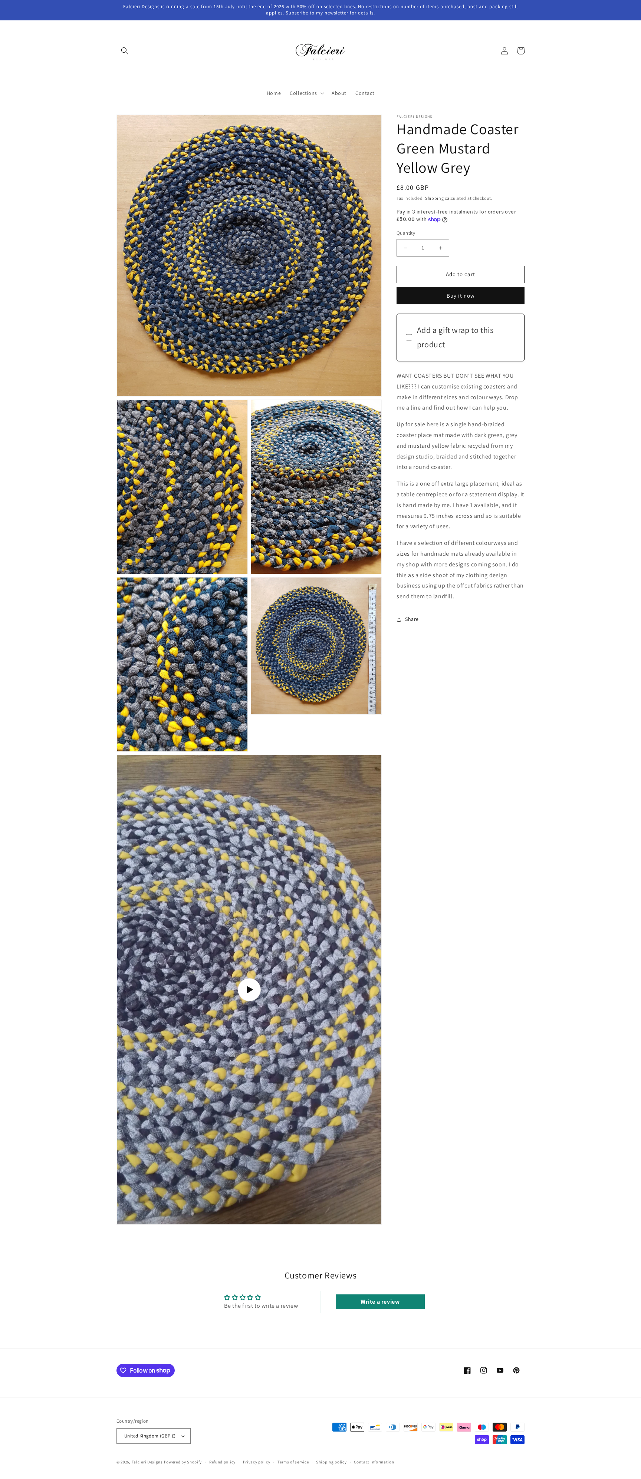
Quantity (406, 233)
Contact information (374, 1462)
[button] (124, 51)
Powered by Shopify (183, 1462)
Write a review (380, 1302)
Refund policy (222, 1462)
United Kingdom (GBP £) (150, 1436)
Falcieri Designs (147, 1462)
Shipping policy (331, 1462)
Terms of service (293, 1462)
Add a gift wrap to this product (455, 337)
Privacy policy (256, 1462)
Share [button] (412, 619)
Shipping (434, 198)
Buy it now (461, 295)
